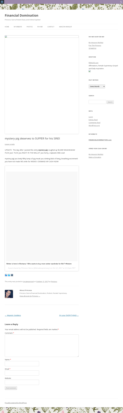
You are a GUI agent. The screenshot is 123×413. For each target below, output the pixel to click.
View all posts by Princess (30, 296)
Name (8, 359)
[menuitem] (2, 2)
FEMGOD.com (93, 63)
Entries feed (93, 120)
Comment (9, 333)
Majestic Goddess (13, 315)
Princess (54, 281)
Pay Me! (40, 27)
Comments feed (94, 123)
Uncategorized (28, 281)
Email (7, 369)
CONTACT (50, 27)
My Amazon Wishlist (96, 42)
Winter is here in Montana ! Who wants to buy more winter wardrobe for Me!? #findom (39, 264)
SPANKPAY (92, 48)
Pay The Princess (95, 45)
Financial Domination (21, 15)
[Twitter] (9, 276)
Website (8, 378)
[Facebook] (6, 276)
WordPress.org (94, 125)
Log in (91, 117)
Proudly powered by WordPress (16, 403)
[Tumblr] (12, 276)
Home (7, 27)
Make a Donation (95, 157)
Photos (30, 27)
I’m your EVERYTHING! (69, 315)
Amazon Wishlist (65, 27)
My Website (18, 27)
